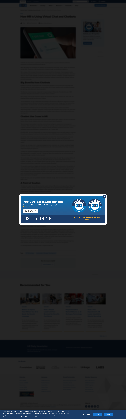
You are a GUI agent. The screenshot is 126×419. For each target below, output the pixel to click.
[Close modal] (104, 196)
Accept (108, 414)
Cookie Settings (86, 414)
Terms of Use (24, 417)
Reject (97, 414)
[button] (30, 211)
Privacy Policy (34, 417)
